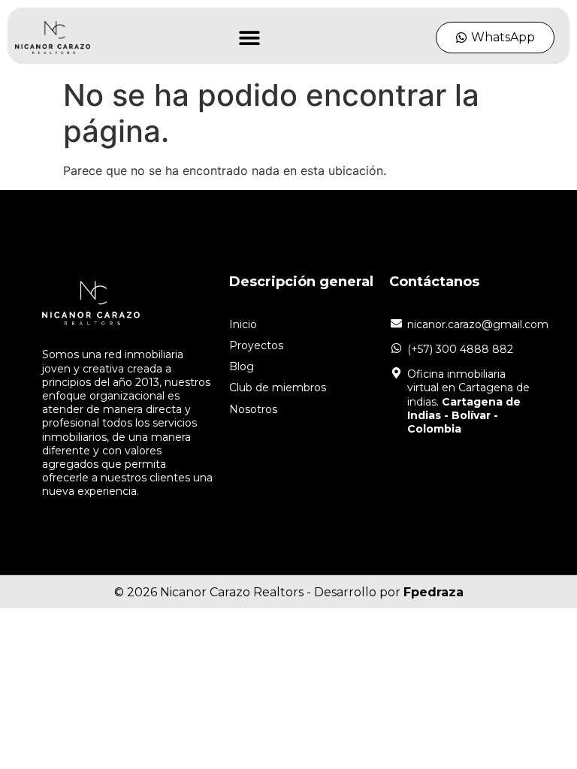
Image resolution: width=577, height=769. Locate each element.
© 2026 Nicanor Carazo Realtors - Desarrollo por (289, 592)
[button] (250, 38)
